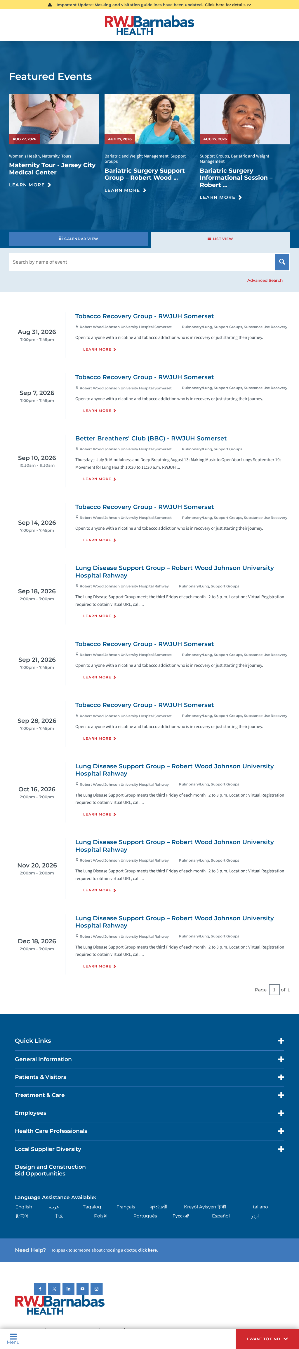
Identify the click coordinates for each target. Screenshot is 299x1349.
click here (147, 1250)
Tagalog (92, 1207)
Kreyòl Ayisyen (200, 1207)
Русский (181, 1216)
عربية (54, 1207)
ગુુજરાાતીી (158, 1207)
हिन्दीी (222, 1207)
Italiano (259, 1207)
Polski (100, 1216)
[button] (267, 1339)
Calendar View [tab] (81, 239)
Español (221, 1216)
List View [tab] (223, 239)
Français (126, 1207)
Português (145, 1216)
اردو (255, 1216)
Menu (13, 1341)
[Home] (149, 25)
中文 (59, 1216)
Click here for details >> (228, 4)
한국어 (22, 1216)
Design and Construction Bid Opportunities (50, 1170)
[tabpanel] (149, 653)
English (23, 1207)
